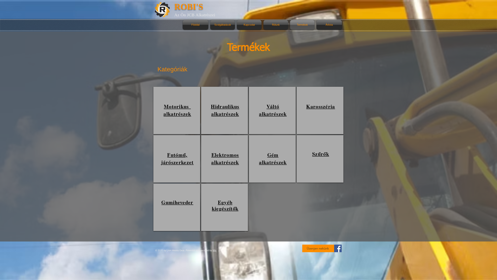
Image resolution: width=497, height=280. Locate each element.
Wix (214, 250)
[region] (176, 110)
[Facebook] (338, 248)
